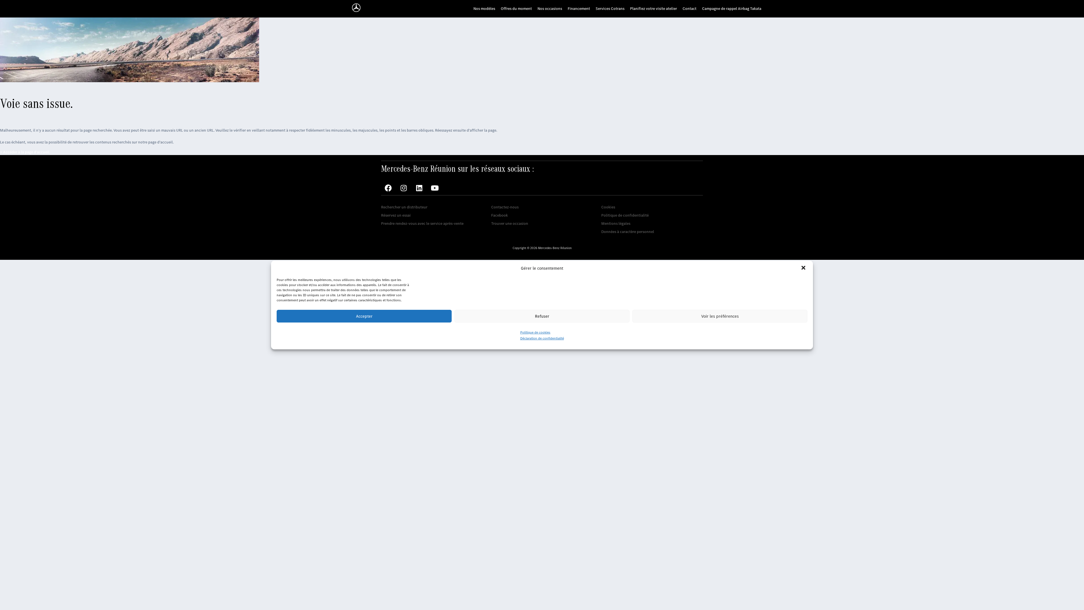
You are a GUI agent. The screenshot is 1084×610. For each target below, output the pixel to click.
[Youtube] (435, 188)
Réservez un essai (396, 215)
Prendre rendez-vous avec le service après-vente (422, 223)
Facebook (499, 215)
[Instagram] (404, 188)
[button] (804, 268)
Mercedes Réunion (507, 198)
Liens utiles (611, 198)
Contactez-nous (505, 207)
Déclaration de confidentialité (542, 338)
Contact (689, 8)
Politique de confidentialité (625, 215)
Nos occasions (549, 8)
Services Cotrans (610, 8)
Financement (579, 8)
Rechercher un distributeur (404, 207)
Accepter (364, 316)
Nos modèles (484, 8)
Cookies (608, 207)
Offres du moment (516, 8)
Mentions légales (615, 223)
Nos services (391, 198)
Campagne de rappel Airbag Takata (731, 8)
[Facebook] (388, 188)
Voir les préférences (720, 316)
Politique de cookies (535, 332)
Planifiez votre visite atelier (653, 8)
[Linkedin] (419, 188)
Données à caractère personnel (627, 231)
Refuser (542, 316)
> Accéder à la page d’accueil (24, 152)
